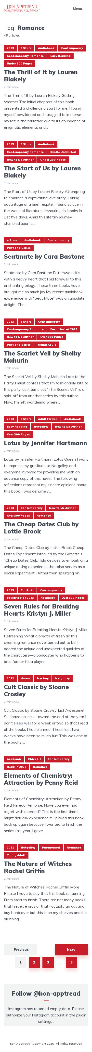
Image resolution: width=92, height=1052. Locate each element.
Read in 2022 (16, 767)
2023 (10, 48)
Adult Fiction (48, 419)
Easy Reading (60, 56)
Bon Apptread (20, 1043)
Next (71, 949)
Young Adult (46, 344)
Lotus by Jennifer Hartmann (45, 443)
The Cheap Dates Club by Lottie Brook (41, 528)
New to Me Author (20, 159)
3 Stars (26, 48)
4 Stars (12, 240)
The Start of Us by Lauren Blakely (42, 172)
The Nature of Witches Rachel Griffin (38, 867)
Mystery (43, 678)
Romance (44, 515)
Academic (14, 759)
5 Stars (26, 321)
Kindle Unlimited (63, 152)
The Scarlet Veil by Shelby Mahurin (42, 357)
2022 (10, 678)
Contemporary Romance (25, 56)
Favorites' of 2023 (63, 329)
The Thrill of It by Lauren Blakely (41, 76)
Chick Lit (27, 590)
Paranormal (51, 847)
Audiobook (46, 48)
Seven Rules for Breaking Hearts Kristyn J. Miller (41, 610)
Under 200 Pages (53, 159)
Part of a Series (19, 248)
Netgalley (41, 426)
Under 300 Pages (19, 63)
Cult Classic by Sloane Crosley (36, 691)
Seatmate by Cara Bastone (44, 256)
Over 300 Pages (51, 337)
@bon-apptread (56, 993)
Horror (25, 678)
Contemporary (72, 48)
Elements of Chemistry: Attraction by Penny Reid (41, 779)
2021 (10, 847)
